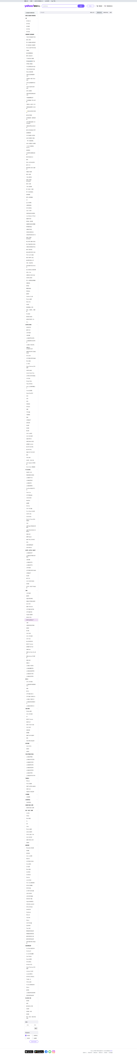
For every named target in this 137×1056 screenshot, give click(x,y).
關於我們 (90, 1052)
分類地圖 (110, 1052)
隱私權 (105, 1052)
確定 (36, 1028)
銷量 (111, 12)
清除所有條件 (34, 1041)
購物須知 (95, 1052)
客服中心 (85, 1052)
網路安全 (101, 1052)
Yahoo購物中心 (32, 6)
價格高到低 (105, 12)
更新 (111, 1050)
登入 (90, 6)
